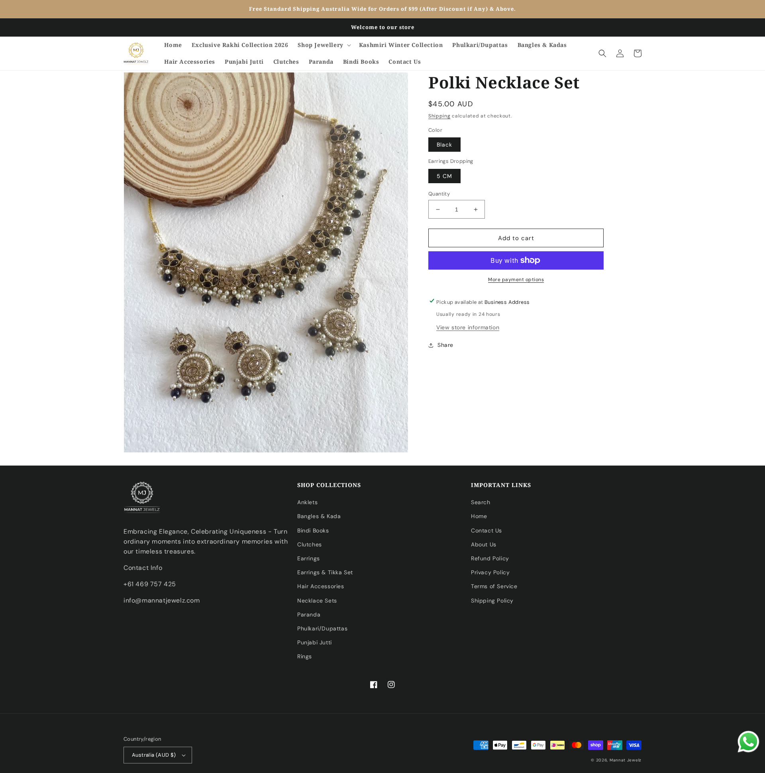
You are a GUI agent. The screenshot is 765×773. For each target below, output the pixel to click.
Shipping (439, 116)
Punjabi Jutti (314, 642)
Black (444, 144)
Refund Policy (490, 558)
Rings (304, 656)
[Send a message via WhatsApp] (748, 741)
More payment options (516, 279)
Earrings (308, 558)
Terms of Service (494, 586)
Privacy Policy (490, 572)
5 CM (444, 176)
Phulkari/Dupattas (322, 628)
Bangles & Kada (319, 516)
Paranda (308, 614)
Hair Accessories (320, 586)
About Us (483, 544)
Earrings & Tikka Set (325, 572)
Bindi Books (313, 530)
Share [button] (445, 344)
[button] (323, 45)
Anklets (307, 502)
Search (480, 502)
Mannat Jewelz (625, 760)
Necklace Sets (317, 600)
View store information (467, 327)
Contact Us (486, 530)
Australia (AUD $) (154, 754)
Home (479, 516)
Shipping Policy (492, 600)
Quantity (439, 193)
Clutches (309, 544)
